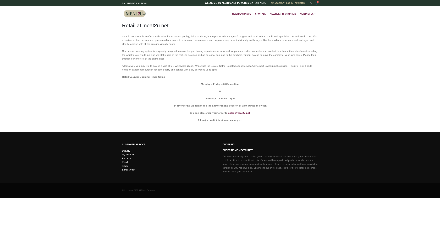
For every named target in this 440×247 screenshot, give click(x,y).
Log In (289, 3)
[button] (311, 3)
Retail (125, 162)
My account (277, 3)
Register (300, 3)
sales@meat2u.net (239, 112)
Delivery (126, 151)
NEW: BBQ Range (241, 14)
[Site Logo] (135, 14)
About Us (126, 158)
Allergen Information (283, 14)
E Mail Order (128, 170)
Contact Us (307, 14)
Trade (125, 166)
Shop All (260, 14)
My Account (128, 155)
